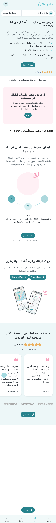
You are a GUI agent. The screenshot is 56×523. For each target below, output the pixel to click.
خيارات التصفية (10, 13)
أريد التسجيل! (28, 414)
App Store (36, 277)
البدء (28, 115)
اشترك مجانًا (28, 65)
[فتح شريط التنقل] (5, 4)
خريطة (26, 509)
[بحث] (51, 13)
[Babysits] (45, 4)
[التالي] (4, 375)
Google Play (17, 277)
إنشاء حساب (28, 235)
